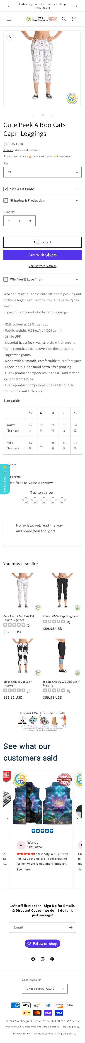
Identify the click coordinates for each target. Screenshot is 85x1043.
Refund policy (71, 1026)
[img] (42, 831)
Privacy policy (21, 1033)
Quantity (9, 212)
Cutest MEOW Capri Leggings (61, 616)
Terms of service (43, 1033)
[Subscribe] (71, 927)
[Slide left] (33, 115)
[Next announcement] (77, 6)
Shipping (8, 149)
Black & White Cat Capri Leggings (17, 683)
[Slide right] (53, 115)
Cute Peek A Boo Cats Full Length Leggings (19, 618)
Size (6, 163)
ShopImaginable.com (28, 1021)
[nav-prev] (8, 818)
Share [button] (12, 465)
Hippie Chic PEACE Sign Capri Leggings (61, 683)
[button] (9, 19)
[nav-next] (77, 818)
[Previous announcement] (8, 6)
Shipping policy (66, 1033)
